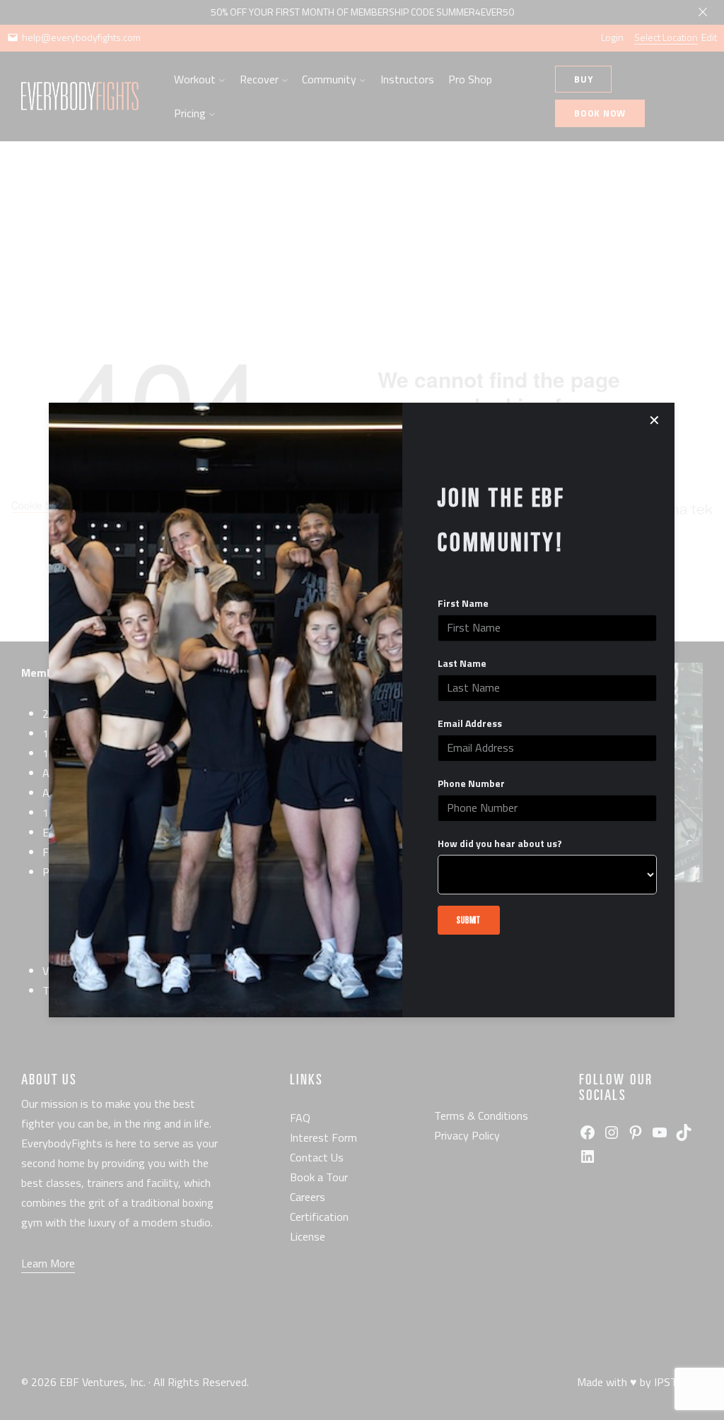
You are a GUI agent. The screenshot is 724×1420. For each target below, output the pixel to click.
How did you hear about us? (500, 843)
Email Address (470, 723)
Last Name (462, 663)
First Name (463, 603)
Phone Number (471, 783)
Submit (469, 919)
